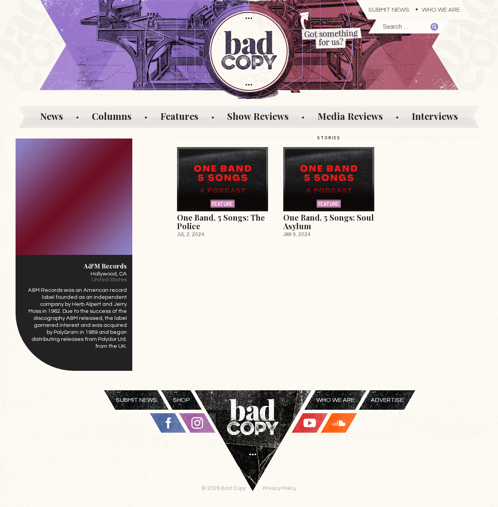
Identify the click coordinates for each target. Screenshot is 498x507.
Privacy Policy (279, 488)
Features (179, 116)
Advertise (387, 400)
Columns (112, 116)
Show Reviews (258, 116)
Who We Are (441, 10)
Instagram (197, 423)
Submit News (388, 10)
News (51, 116)
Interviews (435, 116)
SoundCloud (338, 423)
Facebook (168, 423)
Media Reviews (350, 116)
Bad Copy (253, 448)
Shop (181, 400)
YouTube (309, 423)
